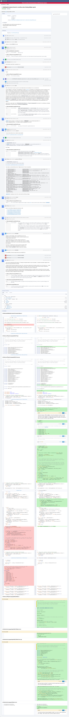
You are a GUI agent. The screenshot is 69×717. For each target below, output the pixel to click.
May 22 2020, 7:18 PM (48, 257)
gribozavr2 (17, 159)
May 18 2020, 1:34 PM (48, 80)
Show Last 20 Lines (24, 333)
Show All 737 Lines (19, 399)
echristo (17, 197)
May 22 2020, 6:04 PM (48, 217)
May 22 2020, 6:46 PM (48, 255)
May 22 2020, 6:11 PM (46, 233)
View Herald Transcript (21, 39)
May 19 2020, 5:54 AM (46, 85)
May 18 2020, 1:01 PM (48, 67)
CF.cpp (7, 300)
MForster (8, 159)
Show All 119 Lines (18, 333)
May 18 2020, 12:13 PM (47, 35)
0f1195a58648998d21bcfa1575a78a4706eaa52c (14, 213)
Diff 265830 (16, 250)
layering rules (7, 100)
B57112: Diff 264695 (21, 67)
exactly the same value (37, 152)
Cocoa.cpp (7, 301)
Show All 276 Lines (18, 354)
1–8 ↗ (8, 52)
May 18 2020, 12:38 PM (47, 47)
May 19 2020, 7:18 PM (46, 129)
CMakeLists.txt (8, 308)
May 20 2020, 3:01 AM (48, 197)
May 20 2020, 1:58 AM (46, 140)
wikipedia (27, 89)
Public (9, 8)
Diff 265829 (16, 233)
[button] (63, 413)
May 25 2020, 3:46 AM (46, 260)
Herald (8, 39)
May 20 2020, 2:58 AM (46, 159)
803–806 (8, 56)
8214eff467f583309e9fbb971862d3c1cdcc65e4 (14, 214)
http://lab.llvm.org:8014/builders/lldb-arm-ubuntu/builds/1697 (14, 134)
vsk (5, 11)
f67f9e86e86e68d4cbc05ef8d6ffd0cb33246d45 (14, 212)
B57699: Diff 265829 (21, 255)
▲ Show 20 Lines (13, 333)
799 (7, 202)
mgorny (16, 39)
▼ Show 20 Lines (24, 399)
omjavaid (8, 129)
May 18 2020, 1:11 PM (46, 69)
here (30, 202)
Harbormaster (9, 67)
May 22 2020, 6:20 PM (46, 250)
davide (8, 47)
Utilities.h (7, 302)
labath (8, 85)
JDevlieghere (14, 15)
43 (7, 281)
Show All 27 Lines (19, 490)
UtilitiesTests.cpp (9, 307)
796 (7, 275)
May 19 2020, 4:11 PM (46, 118)
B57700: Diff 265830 (21, 257)
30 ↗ (7, 151)
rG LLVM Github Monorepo (15, 32)
